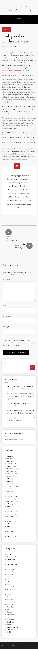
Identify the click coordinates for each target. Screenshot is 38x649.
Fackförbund (12, 564)
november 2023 (12, 501)
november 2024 (12, 484)
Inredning (10, 592)
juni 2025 (10, 481)
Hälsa (9, 582)
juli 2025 (10, 479)
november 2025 (12, 471)
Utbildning (11, 629)
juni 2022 (10, 526)
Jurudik (10, 594)
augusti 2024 (11, 489)
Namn (5, 305)
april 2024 (10, 491)
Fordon (9, 567)
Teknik (10, 624)
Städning (10, 619)
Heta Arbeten (12, 587)
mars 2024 (10, 494)
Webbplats (7, 327)
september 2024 (13, 486)
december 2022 (12, 516)
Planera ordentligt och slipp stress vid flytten (11, 240)
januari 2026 (11, 466)
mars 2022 (10, 531)
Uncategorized (12, 627)
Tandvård (10, 622)
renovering (11, 602)
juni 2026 (10, 456)
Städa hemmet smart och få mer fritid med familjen (20, 247)
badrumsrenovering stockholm (12, 70)
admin (5, 46)
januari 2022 (11, 536)
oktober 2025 (12, 474)
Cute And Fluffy (19, 10)
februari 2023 (12, 511)
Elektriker (11, 559)
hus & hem (6, 30)
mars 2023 (10, 509)
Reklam (10, 599)
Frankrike (11, 572)
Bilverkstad (11, 557)
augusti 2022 (11, 521)
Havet (9, 584)
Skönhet (10, 612)
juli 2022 (10, 524)
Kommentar (7, 279)
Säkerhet (10, 607)
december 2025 (12, 469)
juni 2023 (10, 506)
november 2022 (12, 519)
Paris (9, 597)
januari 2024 (11, 499)
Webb (9, 632)
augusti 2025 (11, 476)
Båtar (9, 554)
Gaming (10, 574)
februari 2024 (12, 496)
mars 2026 (10, 461)
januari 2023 (11, 514)
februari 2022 (12, 534)
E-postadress (8, 316)
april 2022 (10, 529)
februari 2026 (12, 464)
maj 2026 (10, 458)
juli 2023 (10, 504)
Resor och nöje (12, 604)
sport (9, 617)
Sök (6, 363)
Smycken (10, 614)
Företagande (11, 569)
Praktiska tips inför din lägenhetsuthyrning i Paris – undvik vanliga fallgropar (21, 396)
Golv (8, 579)
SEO (8, 609)
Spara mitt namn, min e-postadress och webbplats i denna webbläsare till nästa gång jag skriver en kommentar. (18, 342)
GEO (9, 577)
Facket (9, 562)
